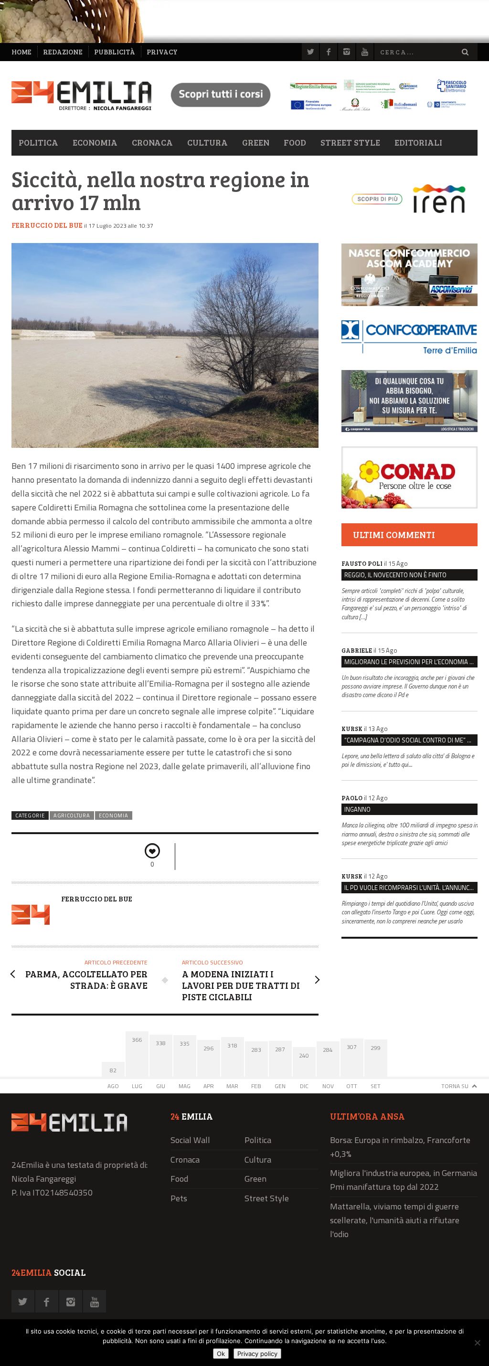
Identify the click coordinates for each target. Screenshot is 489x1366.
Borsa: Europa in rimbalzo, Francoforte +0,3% (400, 1146)
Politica (38, 142)
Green (255, 142)
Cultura (207, 142)
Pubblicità (114, 51)
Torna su (454, 1086)
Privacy (162, 51)
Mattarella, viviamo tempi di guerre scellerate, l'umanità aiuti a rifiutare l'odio (394, 1220)
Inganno (357, 809)
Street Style (350, 142)
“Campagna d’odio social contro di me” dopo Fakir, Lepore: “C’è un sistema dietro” (411, 740)
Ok (221, 1353)
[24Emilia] (81, 95)
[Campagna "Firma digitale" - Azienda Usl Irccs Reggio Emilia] (314, 112)
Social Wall (190, 1139)
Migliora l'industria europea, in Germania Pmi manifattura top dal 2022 (403, 1179)
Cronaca (152, 142)
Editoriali (418, 142)
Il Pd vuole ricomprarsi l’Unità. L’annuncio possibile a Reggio (411, 887)
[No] (477, 1342)
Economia (95, 142)
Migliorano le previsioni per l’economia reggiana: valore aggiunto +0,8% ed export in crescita (411, 662)
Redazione (63, 51)
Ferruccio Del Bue (47, 225)
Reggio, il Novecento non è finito (395, 575)
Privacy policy (257, 1353)
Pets (178, 1198)
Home (21, 51)
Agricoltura (71, 815)
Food (295, 142)
